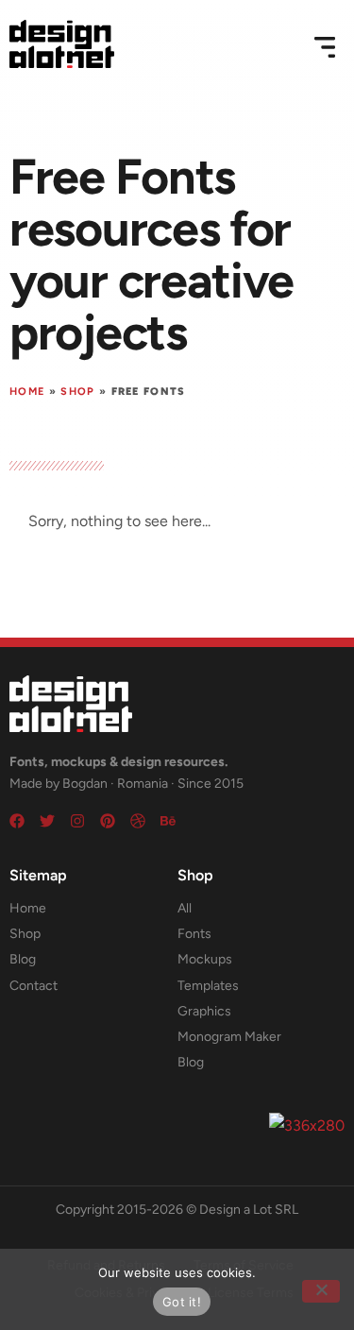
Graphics (204, 1011)
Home (26, 391)
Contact (33, 986)
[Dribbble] (137, 820)
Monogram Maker (229, 1037)
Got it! (181, 1301)
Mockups (204, 959)
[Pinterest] (107, 820)
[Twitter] (47, 820)
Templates (208, 986)
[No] (321, 1291)
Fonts (194, 934)
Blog (22, 959)
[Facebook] (17, 820)
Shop (77, 391)
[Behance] (168, 820)
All (184, 908)
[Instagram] (77, 820)
